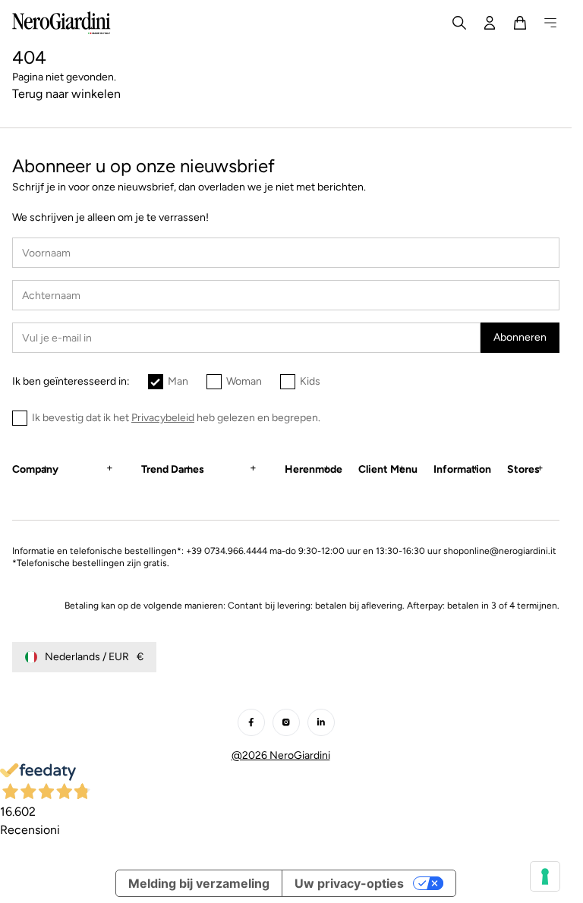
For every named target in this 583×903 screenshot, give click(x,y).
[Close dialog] (494, 340)
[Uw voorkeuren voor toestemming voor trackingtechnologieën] (545, 876)
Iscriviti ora (172, 585)
